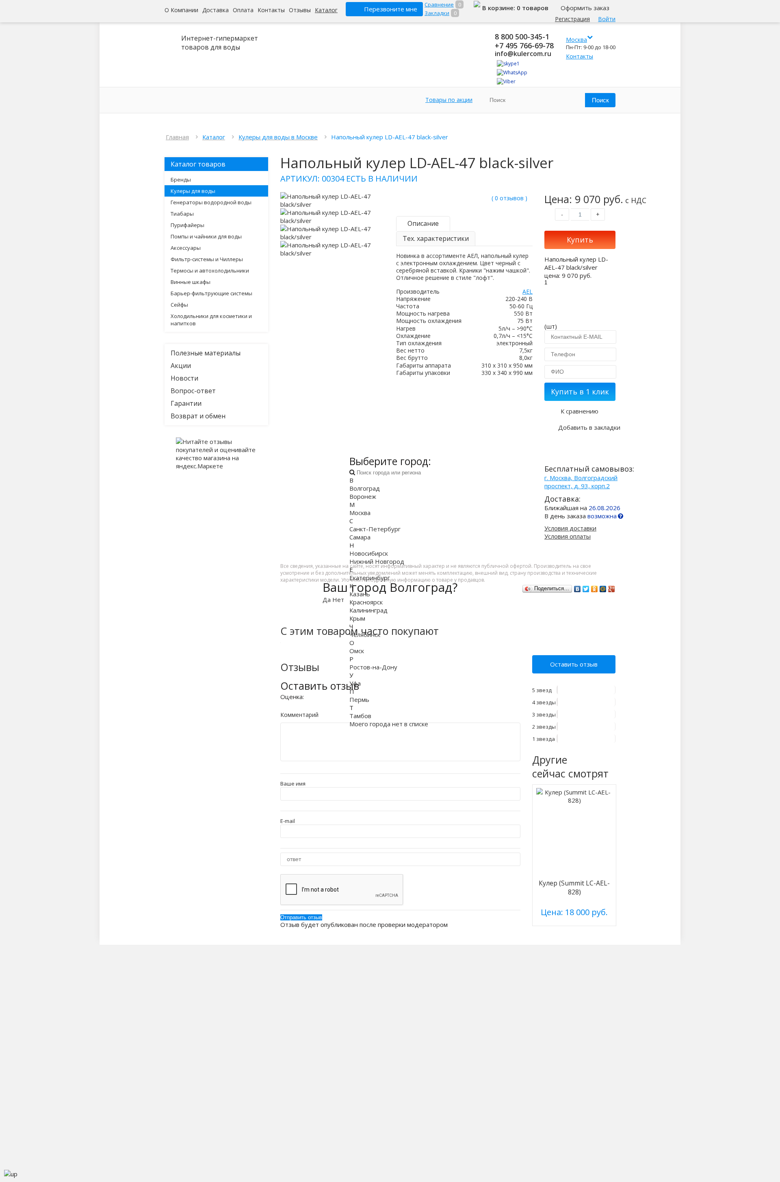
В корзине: (499, 8)
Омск (356, 651)
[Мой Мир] (603, 589)
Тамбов (360, 716)
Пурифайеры (187, 225)
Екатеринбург (369, 578)
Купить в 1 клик (580, 391)
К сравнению (579, 411)
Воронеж (362, 496)
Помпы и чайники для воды (206, 236)
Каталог (326, 10)
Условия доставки (570, 528)
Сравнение (439, 4)
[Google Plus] (611, 589)
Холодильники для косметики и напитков (211, 319)
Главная (177, 137)
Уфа (355, 683)
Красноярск (366, 602)
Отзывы (300, 10)
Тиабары (182, 213)
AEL (527, 291)
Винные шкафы (190, 282)
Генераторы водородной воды (211, 202)
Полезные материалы (205, 353)
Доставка (215, 10)
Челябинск (364, 634)
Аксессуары (186, 247)
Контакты (271, 10)
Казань (359, 594)
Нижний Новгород (376, 561)
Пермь (359, 699)
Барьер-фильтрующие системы (211, 293)
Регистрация (572, 19)
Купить (580, 240)
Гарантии (186, 403)
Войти (606, 19)
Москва (359, 513)
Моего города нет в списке (388, 724)
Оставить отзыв (574, 664)
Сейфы (179, 304)
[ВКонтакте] (577, 589)
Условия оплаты (567, 536)
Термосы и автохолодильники (210, 270)
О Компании (181, 10)
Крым (357, 618)
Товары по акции (448, 100)
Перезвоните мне (390, 9)
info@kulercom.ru (523, 53)
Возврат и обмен (198, 415)
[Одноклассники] (594, 589)
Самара (359, 537)
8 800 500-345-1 (522, 36)
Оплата (243, 10)
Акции (181, 365)
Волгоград (364, 488)
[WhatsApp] (512, 72)
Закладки (437, 13)
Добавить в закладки (589, 427)
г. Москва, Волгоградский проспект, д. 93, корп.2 (581, 482)
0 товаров (532, 8)
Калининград (368, 610)
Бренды (181, 179)
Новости (184, 378)
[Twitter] (586, 589)
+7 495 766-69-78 (524, 45)
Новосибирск (368, 553)
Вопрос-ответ (193, 390)
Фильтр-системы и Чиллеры (207, 259)
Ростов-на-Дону (373, 667)
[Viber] (506, 81)
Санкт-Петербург (375, 529)
